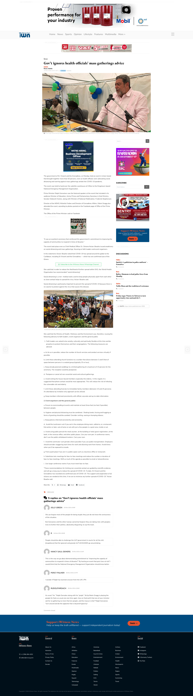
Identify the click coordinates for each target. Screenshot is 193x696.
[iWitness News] (23, 638)
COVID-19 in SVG (50, 492)
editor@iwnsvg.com (27, 658)
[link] (24, 34)
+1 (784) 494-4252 (27, 654)
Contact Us (48, 661)
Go (147, 187)
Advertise (48, 650)
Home (52, 34)
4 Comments (121, 267)
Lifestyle (88, 34)
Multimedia (110, 34)
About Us (48, 647)
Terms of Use (49, 654)
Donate (131, 238)
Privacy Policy (49, 657)
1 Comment (120, 289)
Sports (68, 34)
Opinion (78, 34)
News (60, 34)
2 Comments (121, 279)
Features (98, 34)
